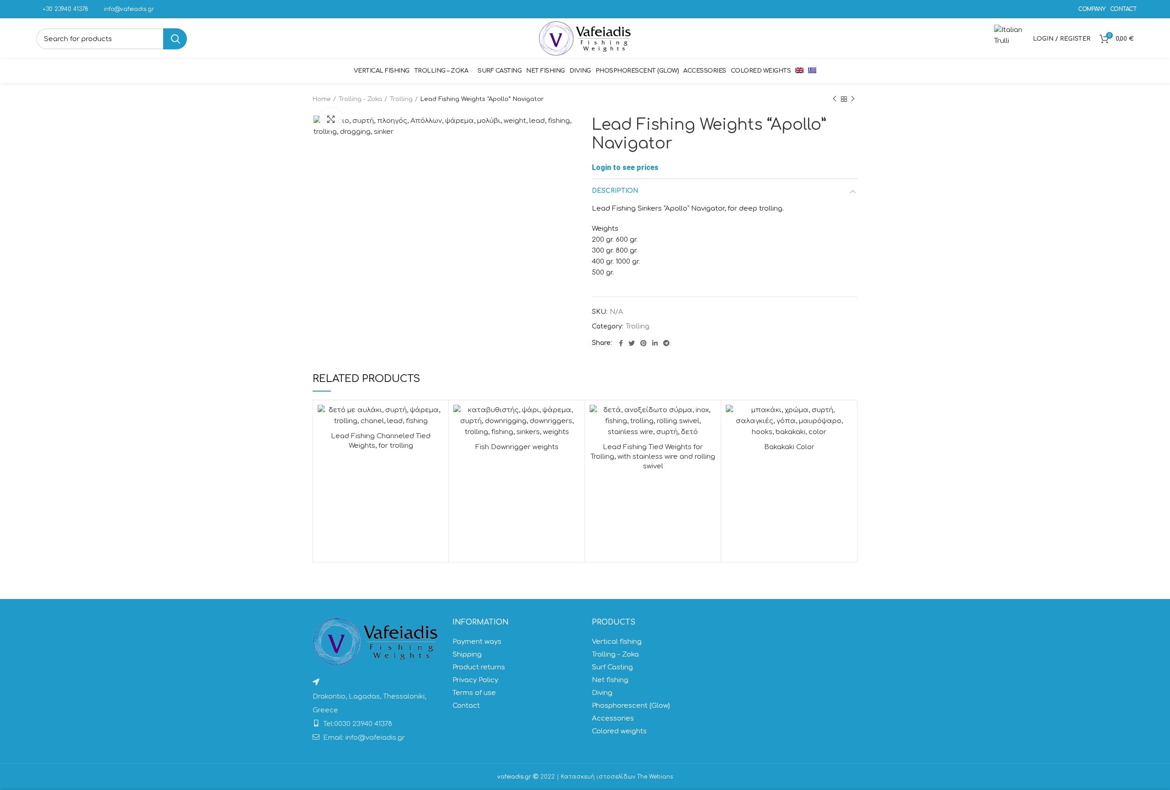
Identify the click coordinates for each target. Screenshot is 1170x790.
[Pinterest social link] (643, 343)
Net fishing (610, 680)
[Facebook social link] (621, 343)
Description (615, 190)
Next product (852, 99)
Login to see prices (625, 167)
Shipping (467, 654)
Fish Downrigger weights (516, 447)
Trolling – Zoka (615, 654)
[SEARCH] (175, 38)
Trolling (401, 99)
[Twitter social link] (632, 343)
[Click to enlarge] (330, 119)
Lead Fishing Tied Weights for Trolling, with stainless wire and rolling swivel (652, 456)
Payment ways (476, 642)
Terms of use (474, 693)
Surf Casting (612, 667)
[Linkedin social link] (654, 343)
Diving (602, 693)
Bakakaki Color (789, 447)
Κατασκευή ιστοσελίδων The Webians (617, 777)
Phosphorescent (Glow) (631, 706)
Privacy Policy (475, 680)
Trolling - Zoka (360, 99)
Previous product (834, 99)
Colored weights (619, 731)
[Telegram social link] (666, 343)
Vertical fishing (617, 642)
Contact (466, 706)
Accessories (613, 718)
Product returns (478, 667)
